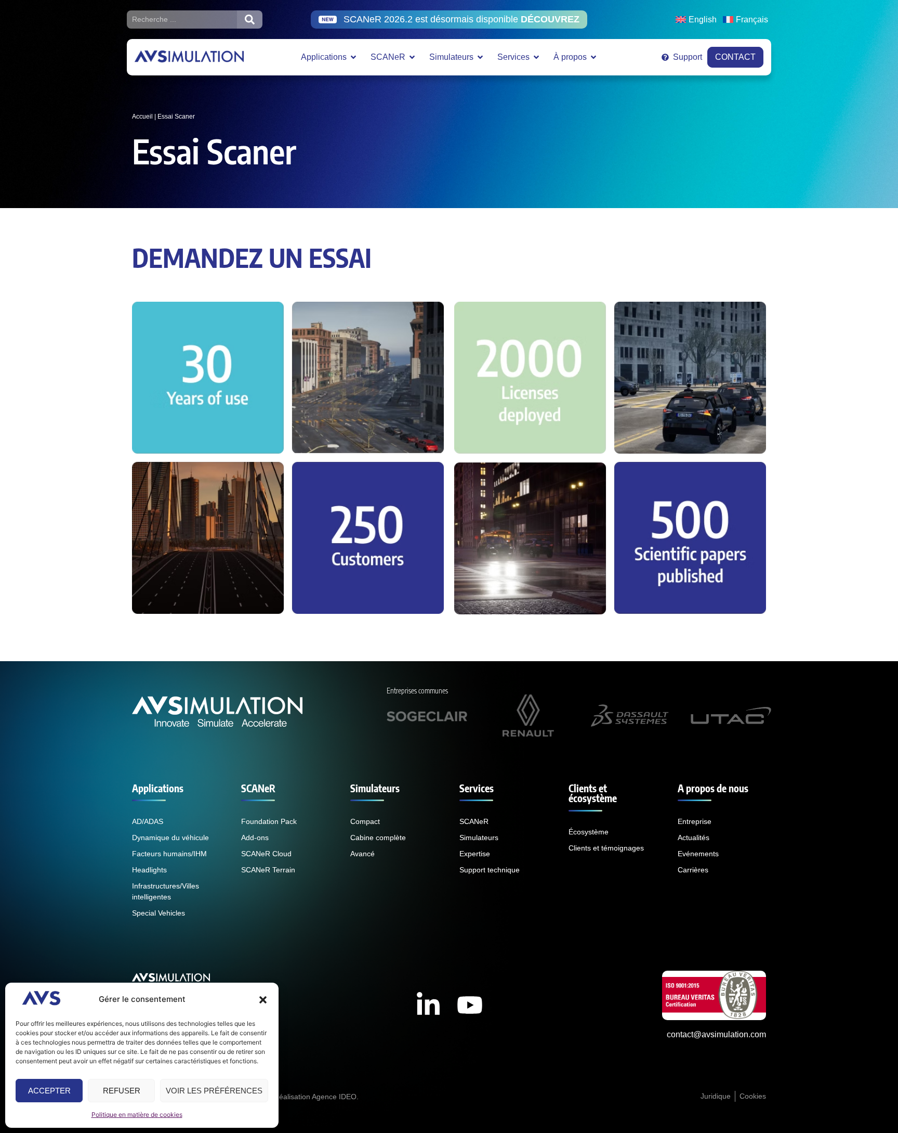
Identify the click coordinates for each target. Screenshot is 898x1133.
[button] (263, 1000)
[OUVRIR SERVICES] (536, 57)
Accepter (49, 1090)
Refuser (121, 1090)
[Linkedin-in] (428, 1005)
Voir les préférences (214, 1090)
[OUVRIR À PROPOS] (593, 57)
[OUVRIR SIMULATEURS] (480, 57)
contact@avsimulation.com (716, 1034)
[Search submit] (249, 19)
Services (476, 788)
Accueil (142, 116)
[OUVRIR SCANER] (412, 57)
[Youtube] (470, 1005)
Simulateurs (375, 788)
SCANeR (258, 788)
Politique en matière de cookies (136, 1114)
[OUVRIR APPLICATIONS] (353, 57)
